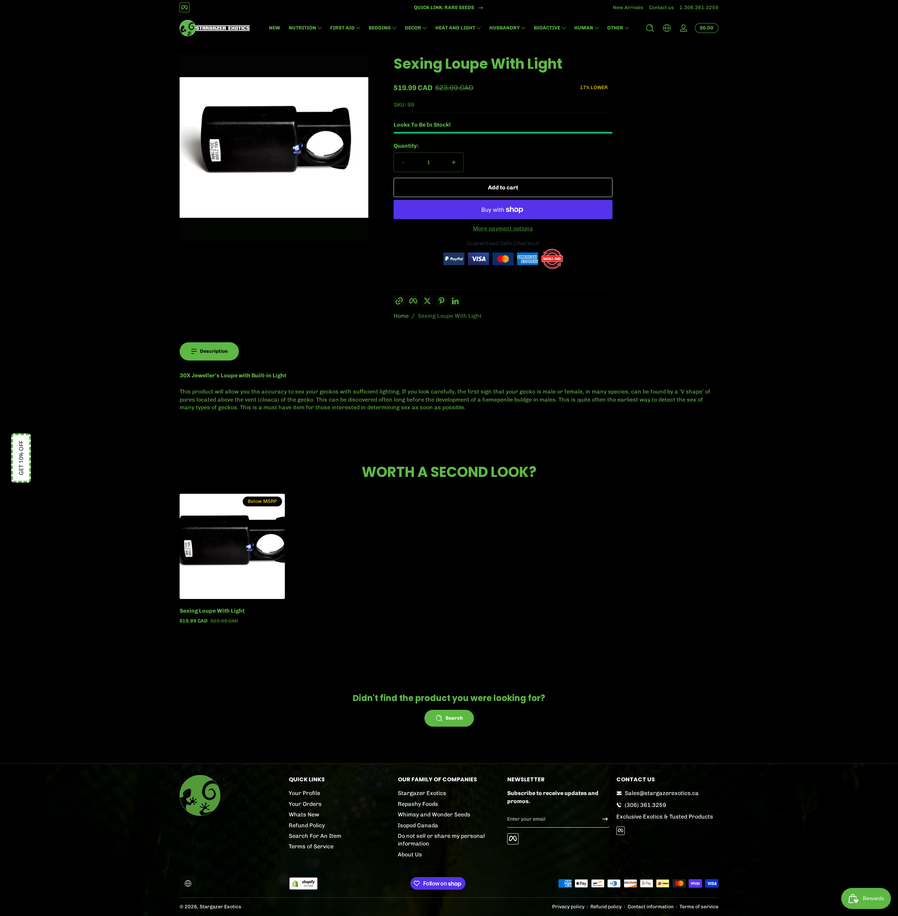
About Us (410, 854)
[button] (650, 28)
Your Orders (305, 803)
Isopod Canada (418, 825)
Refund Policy (307, 825)
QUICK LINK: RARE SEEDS (444, 8)
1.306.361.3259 (698, 8)
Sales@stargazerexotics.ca (662, 793)
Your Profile (304, 793)
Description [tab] (214, 351)
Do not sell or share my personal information (441, 839)
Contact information (651, 907)
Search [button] (454, 718)
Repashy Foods (418, 803)
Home (401, 315)
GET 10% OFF (21, 458)
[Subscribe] (602, 818)
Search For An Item (315, 835)
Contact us (661, 8)
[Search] (650, 28)
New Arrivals (628, 8)
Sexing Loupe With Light (450, 315)
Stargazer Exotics (422, 793)
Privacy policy (568, 907)
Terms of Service (311, 846)
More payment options (503, 228)
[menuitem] (340, 793)
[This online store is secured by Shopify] (303, 883)
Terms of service (698, 907)
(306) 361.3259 (645, 804)
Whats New (304, 814)
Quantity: (406, 145)
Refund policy (606, 907)
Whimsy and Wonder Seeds (434, 814)
